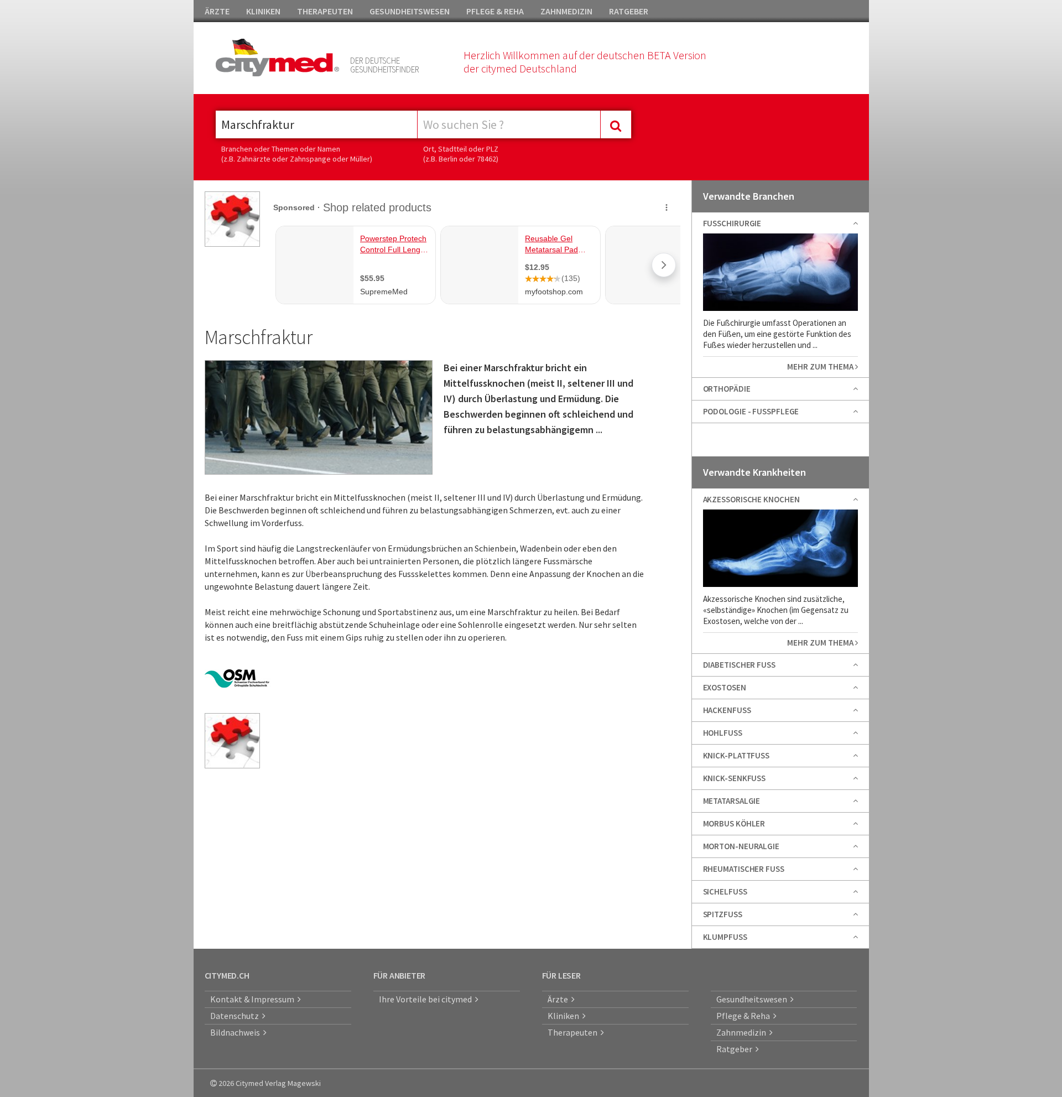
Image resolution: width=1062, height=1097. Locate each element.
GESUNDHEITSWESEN (409, 11)
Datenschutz (236, 1015)
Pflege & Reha (744, 1015)
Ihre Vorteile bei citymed (427, 999)
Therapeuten (574, 1032)
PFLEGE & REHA (495, 11)
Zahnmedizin (742, 1032)
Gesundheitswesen (753, 999)
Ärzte (559, 999)
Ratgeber (736, 1048)
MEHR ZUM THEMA (821, 366)
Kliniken (565, 1015)
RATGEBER (628, 11)
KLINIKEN (263, 11)
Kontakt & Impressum (254, 999)
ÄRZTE (217, 11)
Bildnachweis (236, 1032)
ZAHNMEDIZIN (566, 11)
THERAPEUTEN (325, 11)
